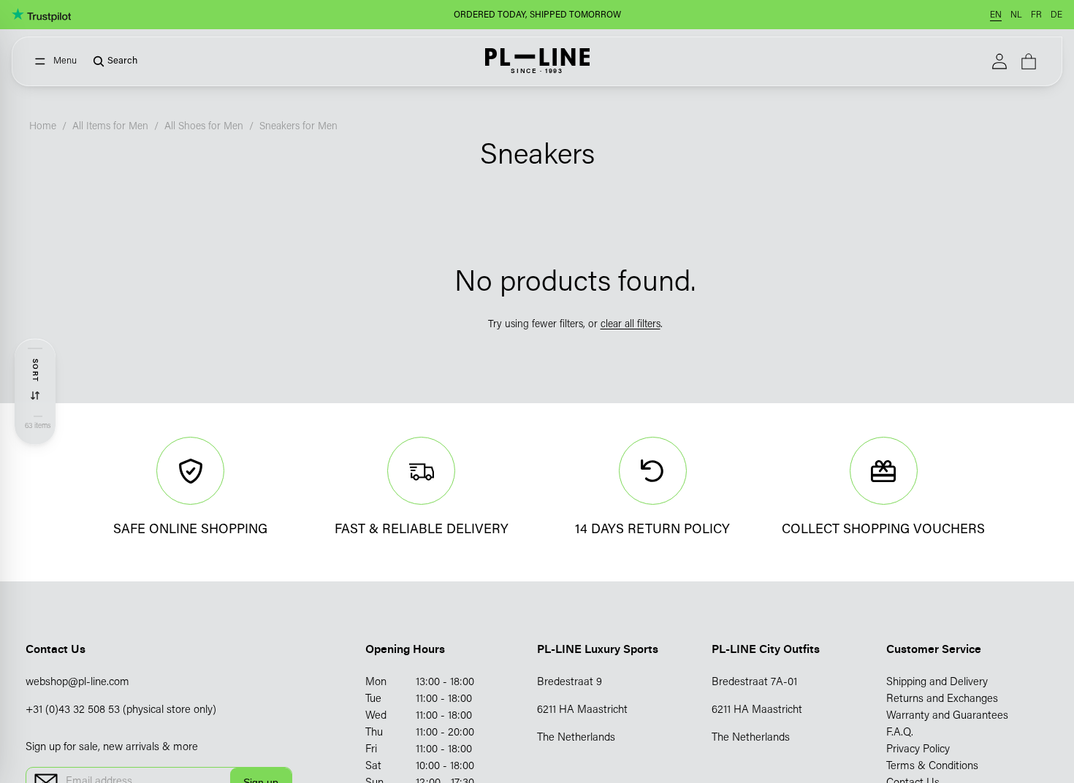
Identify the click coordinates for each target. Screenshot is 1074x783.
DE (1056, 15)
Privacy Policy (918, 749)
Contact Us (55, 648)
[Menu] (56, 61)
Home (42, 127)
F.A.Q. (899, 732)
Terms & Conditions (932, 766)
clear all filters (630, 325)
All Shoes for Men (203, 127)
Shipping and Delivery (937, 682)
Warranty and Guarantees (947, 716)
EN (996, 15)
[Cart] (1029, 61)
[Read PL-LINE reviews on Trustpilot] (41, 14)
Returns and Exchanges (942, 699)
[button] (35, 380)
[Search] (110, 61)
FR (1036, 15)
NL (1016, 15)
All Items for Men (110, 127)
